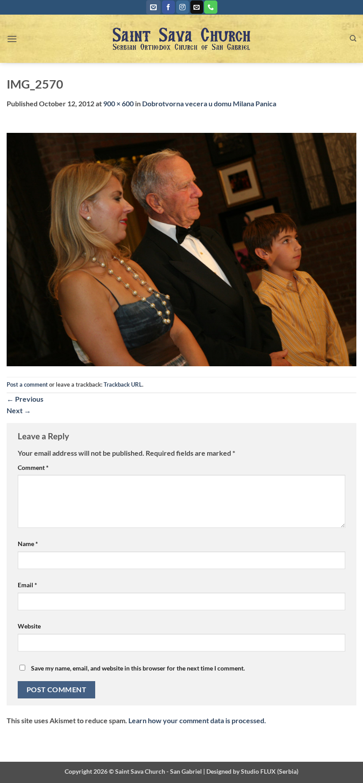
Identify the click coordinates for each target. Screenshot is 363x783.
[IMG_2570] (181, 248)
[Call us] (210, 7)
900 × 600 (118, 103)
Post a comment (27, 384)
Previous (25, 399)
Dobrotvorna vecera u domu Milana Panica (209, 103)
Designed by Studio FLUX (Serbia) (252, 771)
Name (28, 543)
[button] (153, 7)
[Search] (353, 38)
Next (19, 410)
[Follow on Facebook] (168, 7)
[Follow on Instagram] (182, 7)
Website (29, 626)
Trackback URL (123, 384)
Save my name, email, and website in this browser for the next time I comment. (138, 668)
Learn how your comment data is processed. (197, 720)
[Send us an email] (196, 7)
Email (27, 585)
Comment (33, 467)
